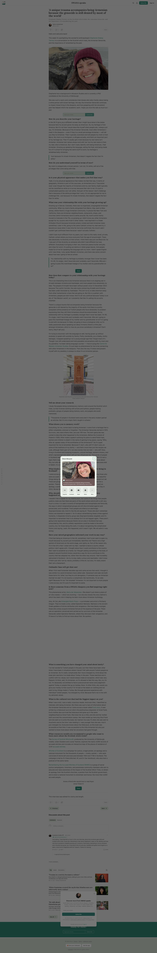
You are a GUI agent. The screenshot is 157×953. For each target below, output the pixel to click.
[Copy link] (64, 490)
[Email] (78, 490)
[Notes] (85, 490)
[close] (94, 458)
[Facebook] (71, 490)
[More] (92, 490)
